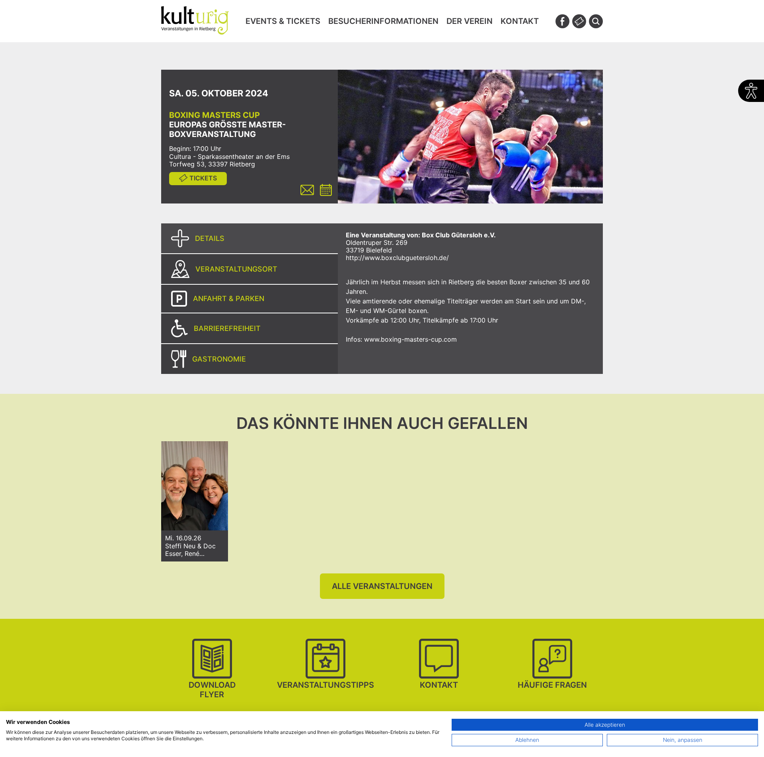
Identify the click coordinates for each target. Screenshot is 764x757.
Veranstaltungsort (236, 269)
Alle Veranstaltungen (382, 586)
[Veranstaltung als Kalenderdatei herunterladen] (326, 191)
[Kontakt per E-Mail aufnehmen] (307, 191)
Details (209, 238)
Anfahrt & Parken (228, 298)
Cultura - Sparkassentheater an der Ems (229, 156)
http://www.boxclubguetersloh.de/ (397, 258)
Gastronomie (219, 359)
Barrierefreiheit (227, 328)
